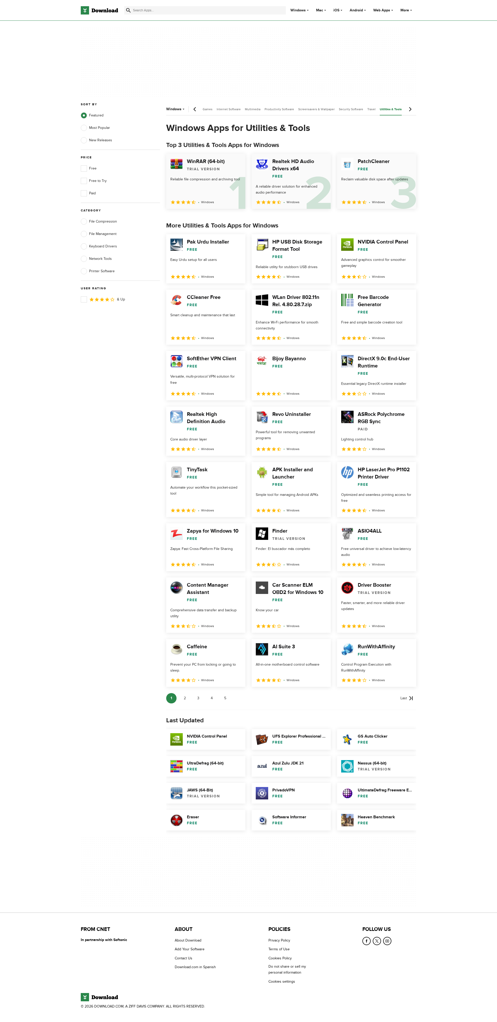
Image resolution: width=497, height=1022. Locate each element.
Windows (298, 10)
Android (356, 10)
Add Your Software (189, 949)
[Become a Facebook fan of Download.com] (366, 941)
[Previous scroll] (195, 109)
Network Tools (100, 258)
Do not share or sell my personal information (287, 970)
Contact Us (183, 958)
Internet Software (229, 109)
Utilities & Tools (391, 109)
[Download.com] (99, 10)
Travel (371, 109)
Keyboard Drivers (103, 246)
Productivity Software (279, 109)
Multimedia (252, 109)
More (404, 10)
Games (208, 109)
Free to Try (98, 181)
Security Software (351, 109)
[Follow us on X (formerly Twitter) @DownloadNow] (377, 941)
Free (93, 168)
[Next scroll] (410, 109)
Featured (96, 115)
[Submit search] (128, 10)
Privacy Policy (279, 940)
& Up (121, 299)
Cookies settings (281, 981)
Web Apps (381, 10)
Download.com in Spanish (195, 967)
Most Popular (99, 128)
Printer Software (102, 271)
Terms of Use (279, 949)
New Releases (100, 140)
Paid (92, 193)
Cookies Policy (280, 958)
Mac (319, 10)
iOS (336, 10)
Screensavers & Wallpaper (316, 109)
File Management (102, 234)
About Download (188, 940)
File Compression (103, 221)
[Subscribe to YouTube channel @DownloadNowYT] (387, 941)
